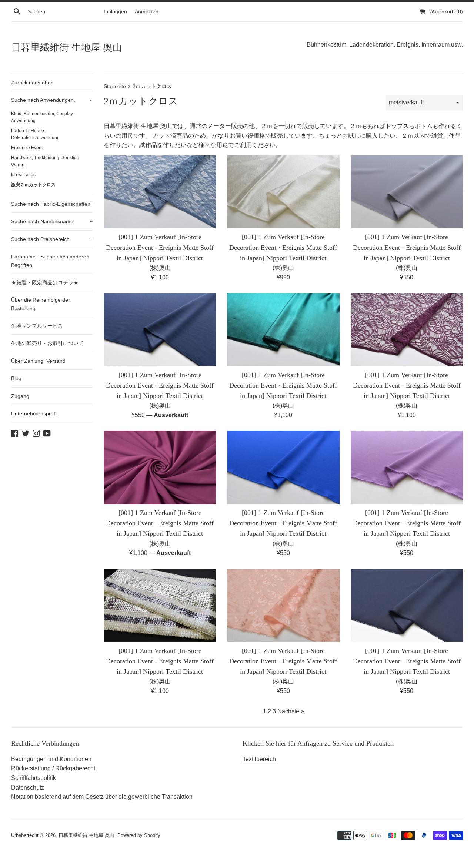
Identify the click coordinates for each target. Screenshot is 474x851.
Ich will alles (23, 174)
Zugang (20, 396)
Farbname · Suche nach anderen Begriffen (50, 261)
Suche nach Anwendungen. (51, 100)
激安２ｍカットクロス (33, 184)
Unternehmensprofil (34, 413)
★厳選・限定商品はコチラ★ (45, 282)
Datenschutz (27, 787)
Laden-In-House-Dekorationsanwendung (35, 134)
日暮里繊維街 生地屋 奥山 (66, 47)
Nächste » (290, 711)
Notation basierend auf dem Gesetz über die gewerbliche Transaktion (102, 797)
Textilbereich (259, 759)
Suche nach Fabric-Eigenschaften (52, 204)
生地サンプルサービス (37, 326)
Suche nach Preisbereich (52, 239)
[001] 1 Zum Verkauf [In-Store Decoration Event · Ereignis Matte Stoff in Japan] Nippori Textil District (160, 247)
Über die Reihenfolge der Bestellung (40, 304)
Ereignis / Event (27, 147)
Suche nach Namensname (52, 221)
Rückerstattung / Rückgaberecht (53, 768)
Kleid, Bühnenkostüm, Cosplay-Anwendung (42, 117)
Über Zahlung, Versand (38, 361)
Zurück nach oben (32, 83)
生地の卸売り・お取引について (47, 343)
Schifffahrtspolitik (33, 778)
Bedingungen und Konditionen (51, 759)
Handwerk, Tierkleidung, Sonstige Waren (45, 161)
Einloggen (115, 11)
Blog (16, 378)
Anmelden (146, 11)
